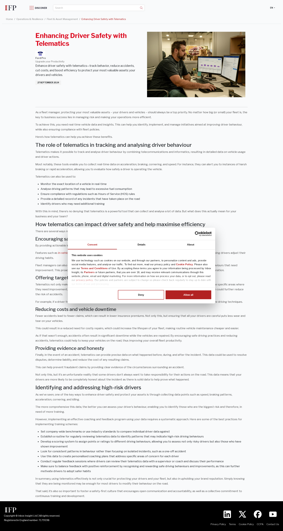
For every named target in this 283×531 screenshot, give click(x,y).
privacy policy (84, 280)
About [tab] (190, 244)
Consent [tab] (92, 244)
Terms (232, 524)
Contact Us (272, 524)
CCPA (260, 524)
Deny (141, 294)
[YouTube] (273, 514)
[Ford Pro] (40, 53)
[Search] (141, 8)
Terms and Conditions (94, 268)
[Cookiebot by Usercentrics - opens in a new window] (197, 233)
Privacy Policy (218, 524)
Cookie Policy (184, 264)
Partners (89, 272)
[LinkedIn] (227, 514)
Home (9, 19)
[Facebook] (258, 514)
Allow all (188, 294)
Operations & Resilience (29, 19)
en (272, 7)
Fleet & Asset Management (62, 19)
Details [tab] (142, 244)
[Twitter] (242, 514)
